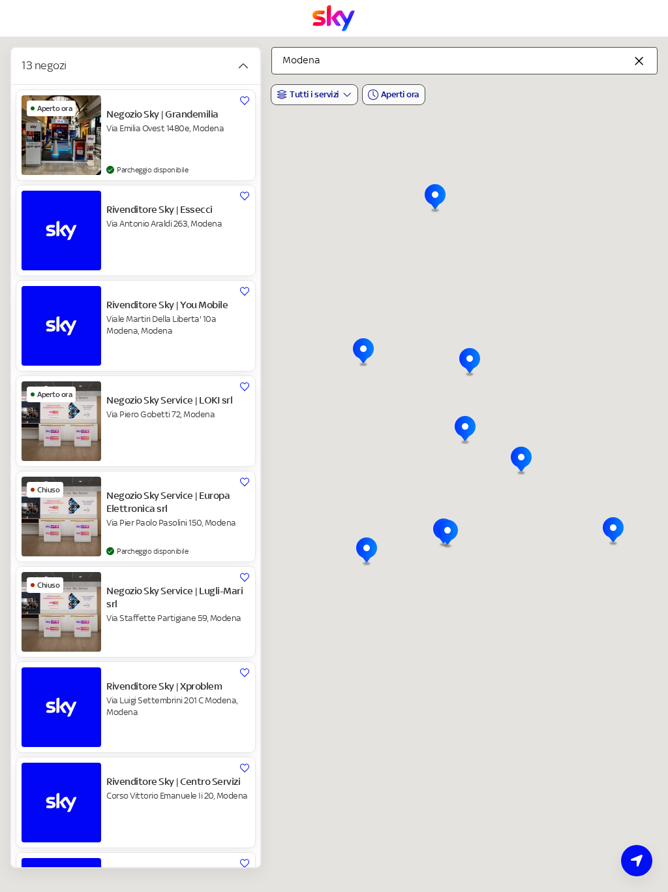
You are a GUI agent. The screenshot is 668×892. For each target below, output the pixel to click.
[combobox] (464, 60)
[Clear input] (639, 61)
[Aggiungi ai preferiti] (244, 100)
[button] (613, 531)
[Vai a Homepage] (333, 18)
